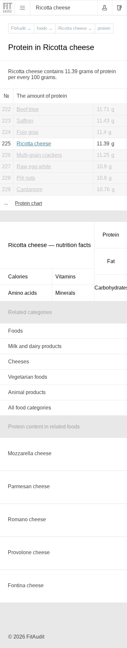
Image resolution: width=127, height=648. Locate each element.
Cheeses (18, 361)
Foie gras (27, 132)
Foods (15, 331)
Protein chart (28, 203)
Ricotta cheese (34, 143)
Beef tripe (28, 109)
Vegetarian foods (27, 377)
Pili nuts (26, 178)
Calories (18, 276)
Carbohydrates (110, 288)
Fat (111, 261)
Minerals (65, 293)
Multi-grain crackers (39, 155)
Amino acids (22, 293)
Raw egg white (34, 166)
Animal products (27, 392)
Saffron (25, 121)
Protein (111, 235)
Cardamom (29, 189)
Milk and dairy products (35, 346)
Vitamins (65, 276)
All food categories (29, 407)
